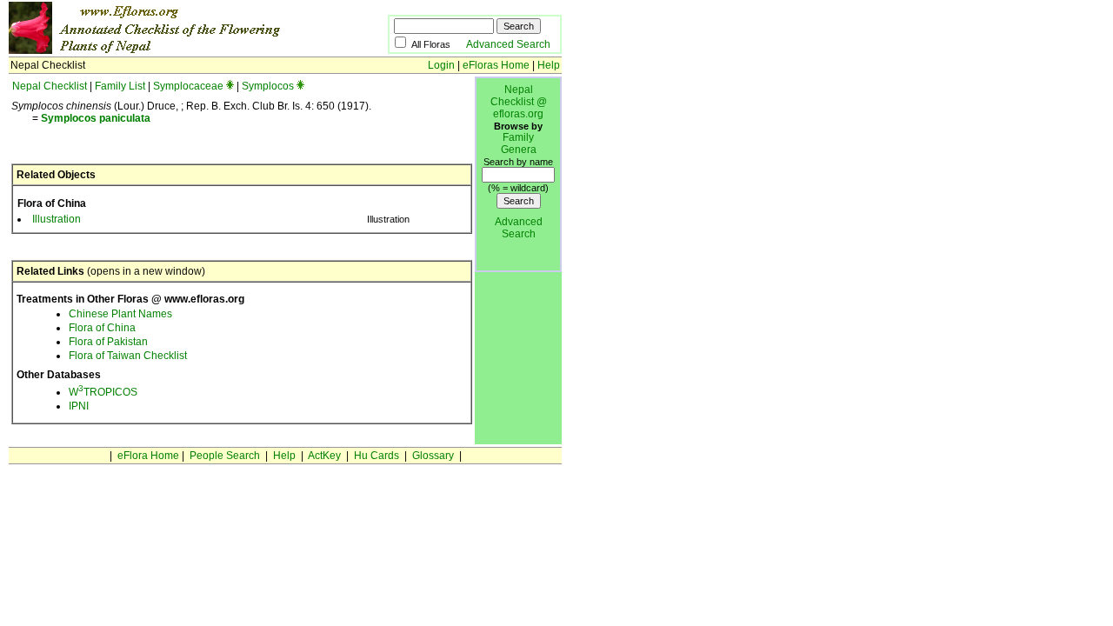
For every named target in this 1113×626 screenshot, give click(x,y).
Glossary (433, 456)
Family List (120, 86)
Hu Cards (376, 456)
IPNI (79, 406)
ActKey (324, 456)
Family (518, 137)
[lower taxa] (230, 86)
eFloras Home (496, 65)
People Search (225, 456)
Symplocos (268, 86)
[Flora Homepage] (172, 50)
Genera (519, 149)
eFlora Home (148, 456)
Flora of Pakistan (108, 342)
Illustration (56, 219)
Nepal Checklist (49, 86)
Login (441, 65)
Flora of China (102, 328)
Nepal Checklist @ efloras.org (518, 101)
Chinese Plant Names (120, 314)
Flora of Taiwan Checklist (128, 356)
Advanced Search (508, 44)
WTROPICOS (103, 392)
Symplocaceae (188, 86)
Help (548, 65)
